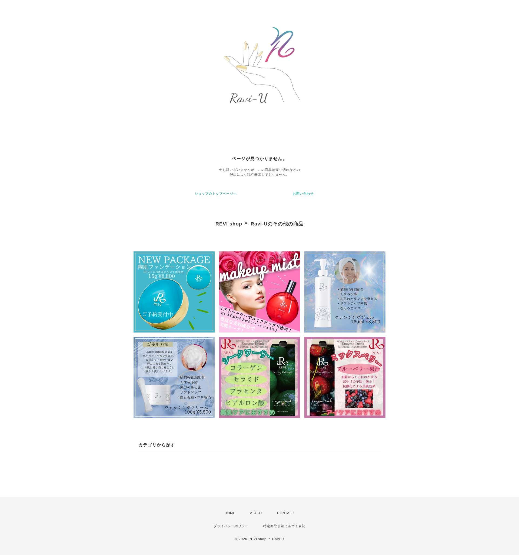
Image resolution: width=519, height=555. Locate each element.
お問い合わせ (303, 193)
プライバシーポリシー (231, 526)
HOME (230, 513)
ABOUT (256, 513)
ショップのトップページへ (216, 193)
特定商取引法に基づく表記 (284, 526)
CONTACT (285, 513)
